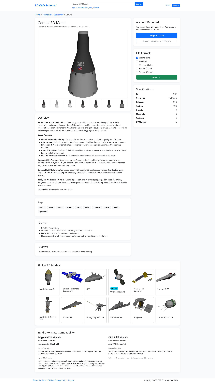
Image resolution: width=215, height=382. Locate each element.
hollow (87, 207)
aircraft (96, 8)
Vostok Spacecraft (165, 317)
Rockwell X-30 (163, 289)
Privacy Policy (60, 380)
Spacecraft (58, 15)
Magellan (138, 317)
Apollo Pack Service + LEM (48, 318)
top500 (74, 8)
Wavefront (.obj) (146, 65)
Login (167, 5)
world (116, 207)
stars (78, 207)
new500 (81, 8)
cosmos (60, 207)
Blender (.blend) (145, 68)
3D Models (47, 15)
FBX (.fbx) (143, 61)
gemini (42, 207)
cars (90, 8)
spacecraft (43, 212)
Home (37, 15)
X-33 (88, 289)
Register (176, 5)
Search (139, 4)
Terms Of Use (48, 380)
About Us (37, 380)
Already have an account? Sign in (157, 41)
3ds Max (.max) (145, 58)
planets (69, 207)
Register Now (157, 35)
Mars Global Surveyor (139, 290)
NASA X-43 (67, 317)
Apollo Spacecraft (47, 289)
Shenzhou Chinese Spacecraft (71, 290)
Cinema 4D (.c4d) (146, 72)
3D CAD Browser (46, 5)
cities (86, 8)
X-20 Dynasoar (116, 317)
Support (71, 380)
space (51, 207)
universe (97, 207)
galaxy (107, 207)
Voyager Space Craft (95, 317)
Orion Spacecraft (117, 292)
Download (156, 77)
